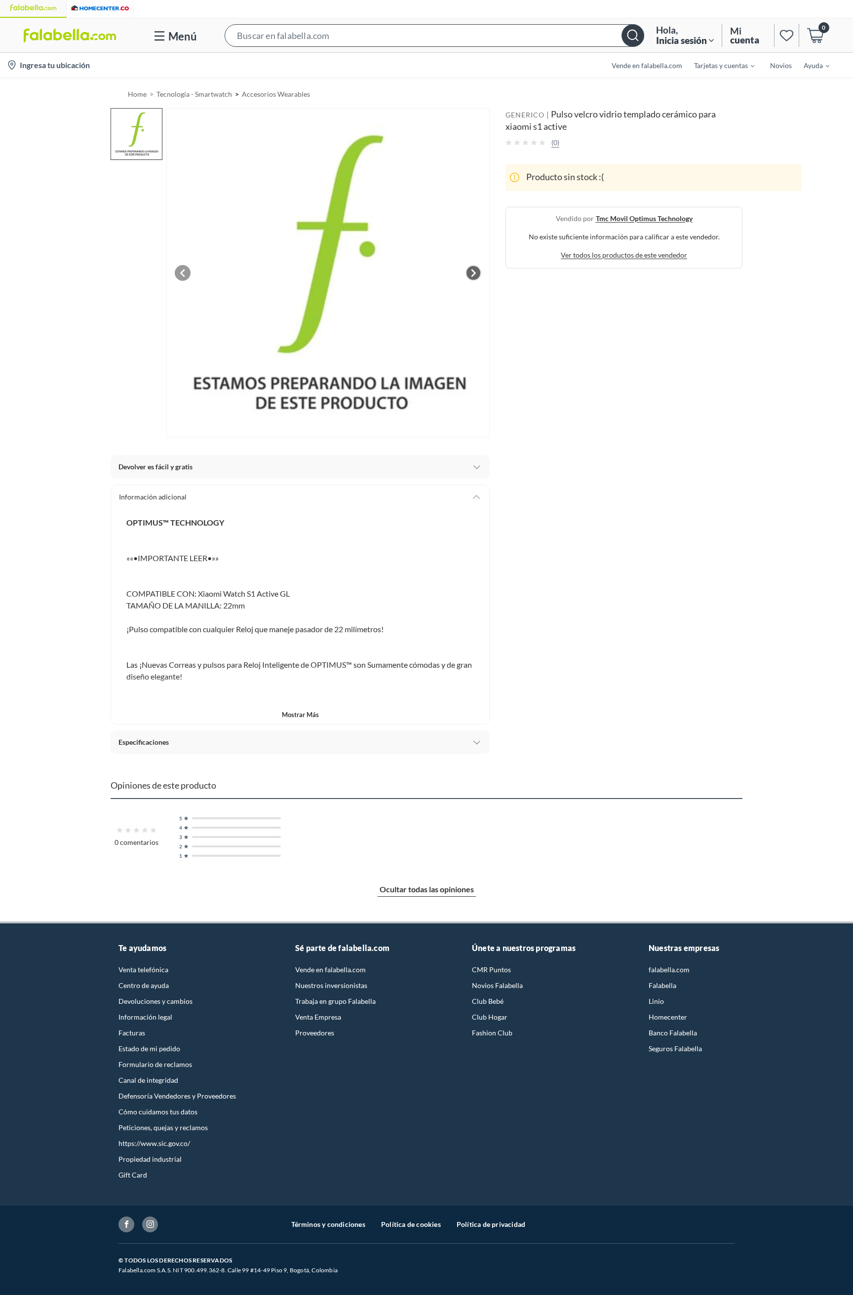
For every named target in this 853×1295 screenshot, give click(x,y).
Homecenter (668, 1017)
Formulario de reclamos (155, 1064)
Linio (656, 1001)
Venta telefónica (143, 969)
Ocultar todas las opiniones (427, 889)
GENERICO (524, 115)
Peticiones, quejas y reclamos (163, 1127)
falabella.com (669, 969)
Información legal (145, 1017)
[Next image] (473, 273)
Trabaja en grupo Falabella (335, 1001)
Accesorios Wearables (276, 94)
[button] (434, 35)
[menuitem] (718, 65)
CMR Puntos (491, 969)
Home (137, 94)
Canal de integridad (148, 1080)
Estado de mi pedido (149, 1048)
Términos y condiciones (328, 1224)
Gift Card (132, 1175)
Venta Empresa (318, 1017)
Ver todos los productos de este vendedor (624, 254)
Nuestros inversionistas (331, 985)
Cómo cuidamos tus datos (157, 1111)
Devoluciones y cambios (155, 1001)
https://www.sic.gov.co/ (154, 1143)
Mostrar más (300, 715)
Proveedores (314, 1032)
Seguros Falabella (675, 1048)
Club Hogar (489, 1017)
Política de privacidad (491, 1224)
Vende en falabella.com (330, 969)
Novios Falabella (497, 985)
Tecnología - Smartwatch (194, 94)
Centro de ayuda (143, 985)
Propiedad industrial (150, 1159)
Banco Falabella (673, 1032)
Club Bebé (488, 1001)
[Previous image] (183, 273)
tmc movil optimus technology (644, 218)
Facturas (131, 1032)
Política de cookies (411, 1224)
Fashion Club (492, 1032)
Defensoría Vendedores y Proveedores (177, 1096)
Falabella (662, 985)
